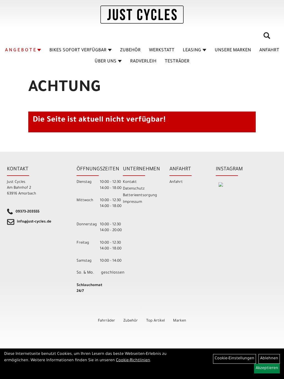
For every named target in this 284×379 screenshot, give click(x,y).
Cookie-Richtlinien (133, 360)
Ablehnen (269, 359)
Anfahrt (269, 50)
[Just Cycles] (142, 15)
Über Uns (105, 61)
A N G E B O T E (20, 50)
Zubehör (130, 50)
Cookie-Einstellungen (234, 359)
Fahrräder (106, 321)
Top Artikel (155, 321)
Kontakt (130, 182)
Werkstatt (161, 50)
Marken (179, 321)
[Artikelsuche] (266, 37)
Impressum (132, 202)
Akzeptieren (267, 368)
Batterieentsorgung (140, 195)
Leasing (192, 50)
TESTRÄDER (177, 61)
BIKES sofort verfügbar (77, 50)
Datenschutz (133, 189)
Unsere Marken (233, 50)
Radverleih (143, 61)
